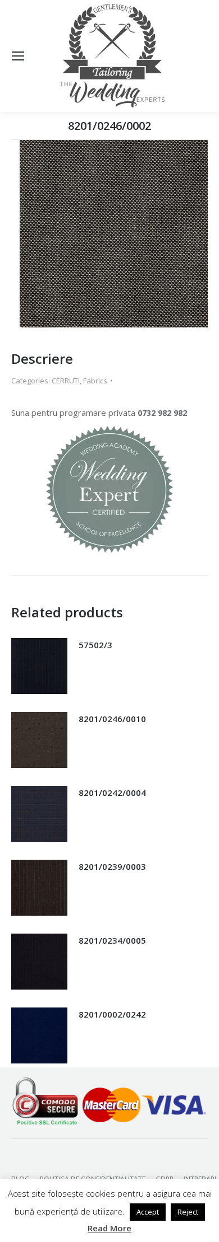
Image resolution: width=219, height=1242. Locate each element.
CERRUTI (66, 381)
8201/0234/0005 (112, 940)
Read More (109, 1228)
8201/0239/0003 (112, 866)
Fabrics (95, 381)
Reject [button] (187, 1212)
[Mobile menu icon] (18, 56)
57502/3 (95, 644)
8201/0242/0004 (112, 792)
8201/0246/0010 (112, 718)
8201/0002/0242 (112, 1014)
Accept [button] (147, 1212)
